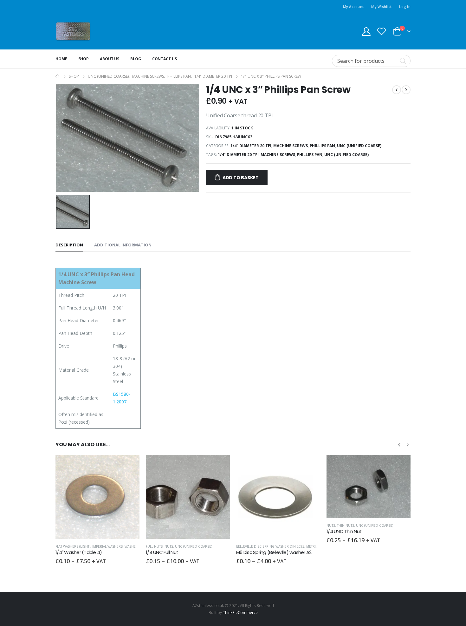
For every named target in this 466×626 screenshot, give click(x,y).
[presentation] (399, 444)
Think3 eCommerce (240, 612)
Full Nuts (63, 546)
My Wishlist (381, 6)
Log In (405, 6)
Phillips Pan (322, 145)
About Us (109, 59)
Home (61, 59)
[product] (97, 497)
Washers (403, 546)
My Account (353, 6)
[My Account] (366, 31)
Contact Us (164, 59)
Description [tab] (69, 245)
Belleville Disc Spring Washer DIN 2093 (180, 546)
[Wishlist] (382, 31)
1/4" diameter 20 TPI (250, 145)
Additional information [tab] (123, 245)
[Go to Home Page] (57, 76)
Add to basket (241, 177)
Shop (83, 59)
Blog (135, 59)
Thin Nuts (255, 525)
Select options (129, 465)
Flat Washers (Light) (344, 546)
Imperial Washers (378, 546)
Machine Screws (290, 145)
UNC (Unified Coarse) (359, 145)
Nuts (78, 546)
